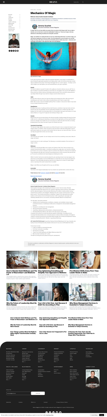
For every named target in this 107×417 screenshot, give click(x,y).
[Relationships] (19, 23)
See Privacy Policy (49, 415)
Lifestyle (10, 20)
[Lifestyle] (19, 20)
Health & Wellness (12, 21)
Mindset (10, 18)
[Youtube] (16, 51)
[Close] (105, 415)
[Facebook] (11, 51)
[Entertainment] (19, 28)
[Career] (19, 16)
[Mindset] (19, 19)
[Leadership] (19, 17)
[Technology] (19, 25)
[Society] (19, 26)
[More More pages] (25, 361)
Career (9, 16)
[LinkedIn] (13, 51)
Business (10, 14)
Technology (10, 24)
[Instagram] (9, 51)
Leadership (10, 17)
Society (10, 26)
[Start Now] (21, 276)
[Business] (19, 14)
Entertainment (11, 27)
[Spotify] (18, 51)
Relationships (11, 23)
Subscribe (76, 2)
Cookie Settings (94, 415)
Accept (101, 415)
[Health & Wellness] (19, 22)
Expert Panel (11, 30)
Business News (11, 29)
